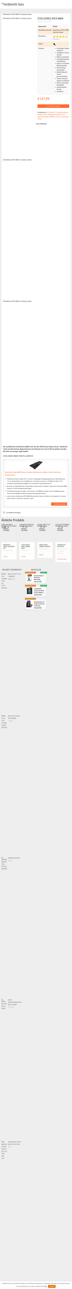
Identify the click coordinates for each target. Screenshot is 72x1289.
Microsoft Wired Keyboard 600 (8, 546)
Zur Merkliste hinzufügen (13, 513)
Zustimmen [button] (51, 1286)
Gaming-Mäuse (24, 550)
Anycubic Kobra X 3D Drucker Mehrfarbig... (39, 577)
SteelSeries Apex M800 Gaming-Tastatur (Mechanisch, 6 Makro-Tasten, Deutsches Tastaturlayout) (33, 473)
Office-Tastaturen (8, 550)
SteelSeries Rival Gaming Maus (25, 546)
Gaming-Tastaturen (62, 549)
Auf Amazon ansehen (60, 504)
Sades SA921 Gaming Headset (45, 545)
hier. (45, 1286)
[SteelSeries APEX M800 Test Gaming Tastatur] (19, 229)
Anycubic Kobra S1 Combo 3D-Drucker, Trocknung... (39, 604)
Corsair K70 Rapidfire (61, 545)
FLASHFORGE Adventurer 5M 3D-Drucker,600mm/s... (39, 590)
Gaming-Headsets (43, 549)
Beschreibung (41, 124)
